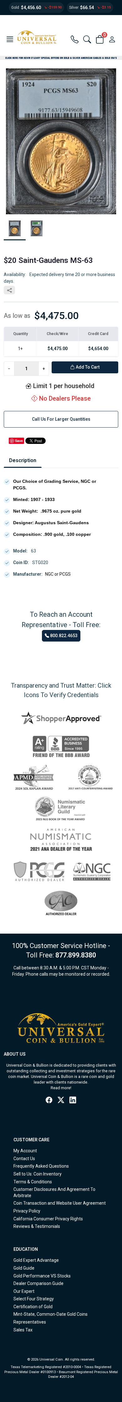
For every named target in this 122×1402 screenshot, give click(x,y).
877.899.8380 (75, 955)
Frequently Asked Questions (41, 1166)
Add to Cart (87, 367)
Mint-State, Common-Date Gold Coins (50, 1314)
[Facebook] (49, 1100)
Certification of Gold (33, 1306)
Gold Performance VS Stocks (42, 1275)
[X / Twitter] (61, 1100)
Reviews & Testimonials (36, 1226)
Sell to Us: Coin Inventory (37, 1173)
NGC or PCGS (58, 574)
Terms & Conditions (32, 1181)
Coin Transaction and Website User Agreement (59, 1203)
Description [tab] (22, 460)
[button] (10, 40)
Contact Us (24, 1158)
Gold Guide (23, 1268)
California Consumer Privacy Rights (48, 1218)
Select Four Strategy (33, 1298)
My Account (25, 1150)
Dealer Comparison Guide (38, 1283)
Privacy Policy (26, 1210)
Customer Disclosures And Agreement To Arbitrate (54, 1192)
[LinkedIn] (72, 1100)
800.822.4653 (63, 635)
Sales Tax (23, 1329)
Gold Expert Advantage (36, 1260)
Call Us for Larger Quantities (61, 419)
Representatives (29, 1322)
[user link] (112, 40)
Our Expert (23, 1291)
